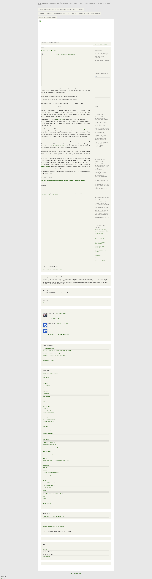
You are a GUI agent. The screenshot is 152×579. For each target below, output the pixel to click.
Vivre (44, 506)
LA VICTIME (45, 417)
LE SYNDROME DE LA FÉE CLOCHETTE (51, 358)
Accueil (41, 9)
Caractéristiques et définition (49, 444)
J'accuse (44, 480)
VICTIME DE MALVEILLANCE (48, 348)
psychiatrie (45, 467)
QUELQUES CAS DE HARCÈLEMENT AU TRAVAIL (53, 493)
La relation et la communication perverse (52, 449)
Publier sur (3, 576)
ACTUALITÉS (45, 383)
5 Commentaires (54, 194)
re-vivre (44, 496)
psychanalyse (46, 465)
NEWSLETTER (98, 51)
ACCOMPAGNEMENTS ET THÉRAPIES (50, 373)
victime (48, 194)
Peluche (44, 490)
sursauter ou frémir (59, 145)
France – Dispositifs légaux (49, 410)
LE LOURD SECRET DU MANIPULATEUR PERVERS (100, 239)
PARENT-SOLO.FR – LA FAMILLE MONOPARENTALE (54, 516)
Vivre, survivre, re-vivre (48, 435)
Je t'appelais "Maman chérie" (49, 483)
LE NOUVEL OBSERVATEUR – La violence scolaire (53, 526)
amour (53, 193)
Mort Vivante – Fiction (47, 487)
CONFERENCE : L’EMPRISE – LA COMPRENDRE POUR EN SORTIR (54, 13)
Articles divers (46, 391)
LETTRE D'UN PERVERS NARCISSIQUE (99, 254)
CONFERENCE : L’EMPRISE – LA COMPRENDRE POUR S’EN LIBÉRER (57, 350)
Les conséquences (47, 451)
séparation (78, 193)
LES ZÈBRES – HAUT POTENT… (63, 334)
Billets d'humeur (46, 385)
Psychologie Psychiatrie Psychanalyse (51, 472)
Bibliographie (46, 393)
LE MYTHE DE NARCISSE (100, 236)
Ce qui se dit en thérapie (48, 375)
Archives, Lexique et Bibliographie (47, 17)
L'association (98, 258)
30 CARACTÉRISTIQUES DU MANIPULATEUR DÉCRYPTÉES (101, 230)
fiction (44, 401)
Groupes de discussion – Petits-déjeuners (89, 13)
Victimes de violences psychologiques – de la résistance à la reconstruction (63, 180)
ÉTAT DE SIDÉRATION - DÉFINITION (100, 247)
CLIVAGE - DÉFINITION (99, 233)
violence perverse (47, 503)
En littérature (45, 478)
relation (73, 193)
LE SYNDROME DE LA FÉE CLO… (61, 323)
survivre (44, 498)
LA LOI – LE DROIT (47, 406)
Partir (47, 193)
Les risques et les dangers (48, 454)
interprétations (65, 140)
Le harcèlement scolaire (48, 424)
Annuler (2, 578)
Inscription (45, 546)
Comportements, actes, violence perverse (52, 447)
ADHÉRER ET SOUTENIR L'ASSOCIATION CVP (52, 269)
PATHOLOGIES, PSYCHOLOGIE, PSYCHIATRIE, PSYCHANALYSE (56, 461)
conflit (61, 193)
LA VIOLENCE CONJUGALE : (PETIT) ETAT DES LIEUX (54, 355)
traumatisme (45, 166)
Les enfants (45, 426)
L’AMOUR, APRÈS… (49, 50)
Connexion (45, 549)
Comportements (46, 396)
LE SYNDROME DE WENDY (60, 313)
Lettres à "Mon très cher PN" (49, 485)
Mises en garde (46, 387)
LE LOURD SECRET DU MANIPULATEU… (60, 329)
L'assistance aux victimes (48, 412)
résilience (69, 193)
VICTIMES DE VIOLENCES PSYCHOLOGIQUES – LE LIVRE (57, 9)
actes (44, 381)
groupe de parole (47, 404)
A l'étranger (45, 408)
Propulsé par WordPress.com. (76, 573)
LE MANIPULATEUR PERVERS (49, 442)
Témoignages (46, 377)
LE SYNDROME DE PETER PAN (49, 363)
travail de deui (60, 119)
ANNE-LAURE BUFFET (78, 9)
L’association (74, 13)
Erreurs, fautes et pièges (48, 421)
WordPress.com (46, 556)
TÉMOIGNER (45, 303)
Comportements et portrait (49, 419)
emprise (84, 129)
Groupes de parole (47, 431)
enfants (44, 399)
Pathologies (45, 462)
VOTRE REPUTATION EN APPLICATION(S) (51, 353)
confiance (58, 193)
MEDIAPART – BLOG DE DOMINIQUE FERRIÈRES (53, 529)
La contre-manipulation (48, 433)
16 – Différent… (51, 334)
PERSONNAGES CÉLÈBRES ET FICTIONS (51, 476)
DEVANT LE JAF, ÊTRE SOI (100, 260)
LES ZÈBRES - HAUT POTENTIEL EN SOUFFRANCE (101, 243)
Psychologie (45, 470)
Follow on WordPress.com (101, 44)
